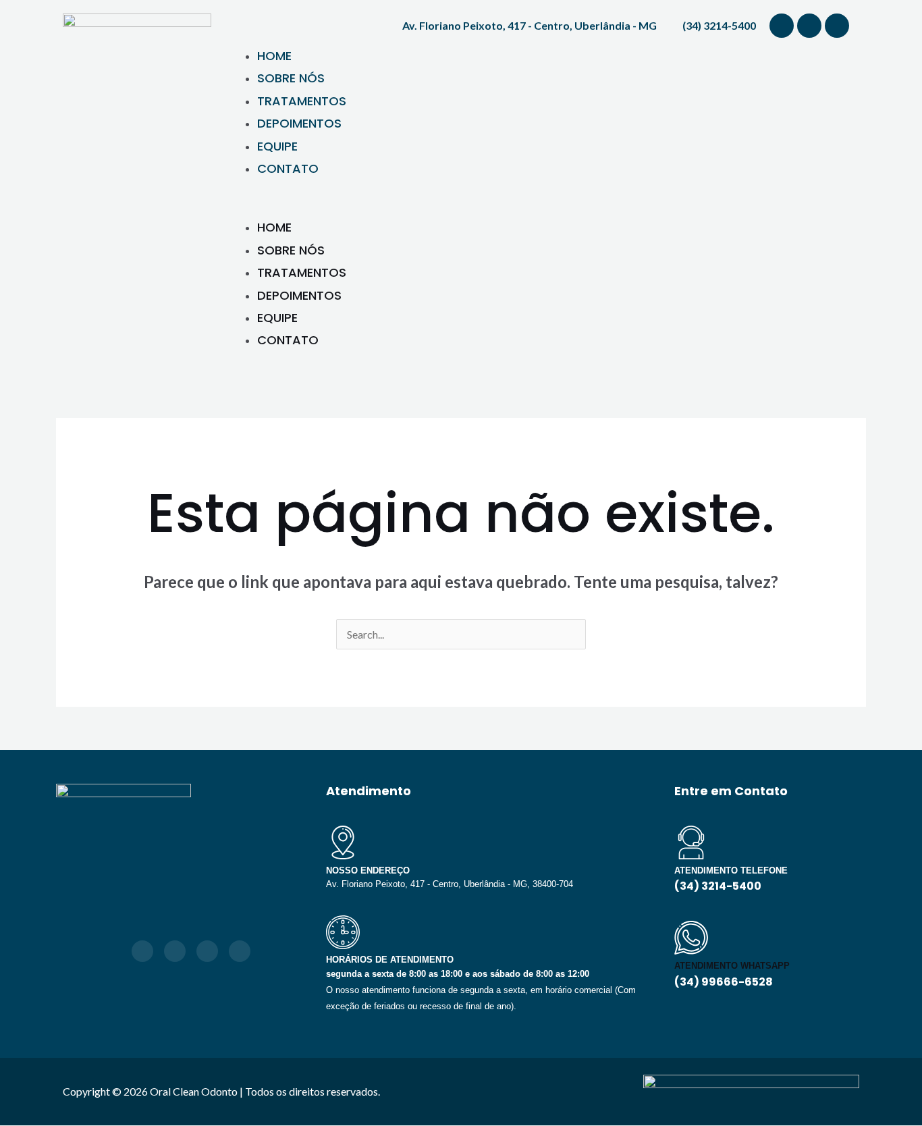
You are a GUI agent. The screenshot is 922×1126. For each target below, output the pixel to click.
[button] (542, 206)
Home (274, 55)
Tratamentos (301, 100)
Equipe (277, 146)
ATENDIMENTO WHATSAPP (732, 966)
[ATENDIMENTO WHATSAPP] (691, 938)
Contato (288, 168)
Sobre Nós (291, 78)
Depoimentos (299, 123)
